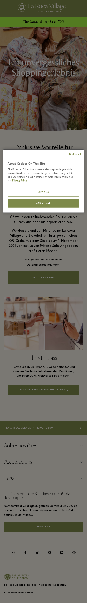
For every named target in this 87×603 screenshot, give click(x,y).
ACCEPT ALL (43, 203)
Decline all (75, 154)
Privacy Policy (19, 180)
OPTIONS (43, 192)
